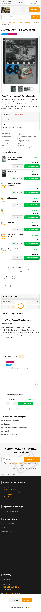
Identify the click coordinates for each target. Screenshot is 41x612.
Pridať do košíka (32, 166)
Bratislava (10, 222)
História (6, 431)
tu (28, 607)
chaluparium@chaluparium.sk (13, 593)
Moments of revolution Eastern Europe (15, 158)
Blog (7, 499)
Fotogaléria (9, 494)
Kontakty (8, 497)
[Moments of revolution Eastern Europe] (3, 159)
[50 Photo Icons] (3, 200)
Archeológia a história (11, 421)
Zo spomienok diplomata (14, 394)
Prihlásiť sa (30, 459)
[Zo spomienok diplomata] (20, 377)
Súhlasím (27, 600)
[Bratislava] (3, 224)
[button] (9, 409)
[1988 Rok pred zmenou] (3, 212)
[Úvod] (9, 10)
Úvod (2, 23)
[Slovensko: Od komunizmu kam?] (3, 251)
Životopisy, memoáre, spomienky (15, 428)
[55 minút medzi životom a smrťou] (3, 237)
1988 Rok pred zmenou (14, 210)
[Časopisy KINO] (3, 173)
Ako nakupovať (11, 490)
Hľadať (35, 17)
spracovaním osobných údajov (19, 463)
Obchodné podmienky (13, 492)
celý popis (18, 109)
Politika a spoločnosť (24, 23)
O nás (8, 487)
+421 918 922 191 (6, 2)
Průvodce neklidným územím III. (14, 184)
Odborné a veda (11, 23)
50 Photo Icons (12, 198)
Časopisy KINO (12, 171)
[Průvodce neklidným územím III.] (3, 186)
